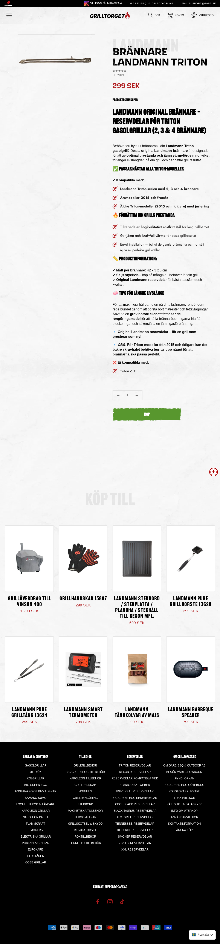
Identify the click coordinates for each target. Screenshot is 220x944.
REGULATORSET (85, 830)
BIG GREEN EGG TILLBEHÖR (85, 772)
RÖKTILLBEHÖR (85, 836)
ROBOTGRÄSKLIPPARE (184, 791)
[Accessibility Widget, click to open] (213, 472)
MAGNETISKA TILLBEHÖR (85, 810)
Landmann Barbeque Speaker (190, 713)
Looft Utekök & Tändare (35, 804)
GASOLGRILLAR (35, 765)
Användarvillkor (184, 817)
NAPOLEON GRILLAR (35, 810)
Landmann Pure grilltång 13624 (29, 713)
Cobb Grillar (35, 862)
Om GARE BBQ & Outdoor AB (184, 765)
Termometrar (85, 817)
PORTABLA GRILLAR (35, 843)
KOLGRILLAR (35, 778)
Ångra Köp (184, 830)
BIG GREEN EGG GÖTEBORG (184, 785)
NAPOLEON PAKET (35, 817)
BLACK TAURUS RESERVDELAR (134, 810)
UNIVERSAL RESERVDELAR (135, 791)
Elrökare (35, 849)
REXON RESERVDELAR (135, 772)
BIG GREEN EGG (35, 785)
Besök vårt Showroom (184, 772)
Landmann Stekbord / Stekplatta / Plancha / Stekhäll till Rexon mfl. (137, 607)
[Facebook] (97, 901)
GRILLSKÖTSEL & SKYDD (85, 823)
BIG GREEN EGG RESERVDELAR (135, 797)
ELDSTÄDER (35, 856)
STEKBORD (85, 804)
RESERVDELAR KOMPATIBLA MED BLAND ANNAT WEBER (135, 782)
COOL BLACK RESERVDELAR (135, 804)
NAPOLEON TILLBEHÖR (85, 778)
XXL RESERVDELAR (134, 849)
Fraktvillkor (184, 797)
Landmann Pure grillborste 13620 (191, 602)
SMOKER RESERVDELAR (135, 836)
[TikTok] (122, 901)
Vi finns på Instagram (105, 3)
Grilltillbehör (85, 765)
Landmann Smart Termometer (83, 713)
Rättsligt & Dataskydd (184, 804)
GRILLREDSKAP (85, 785)
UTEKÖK (35, 772)
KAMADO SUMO (35, 797)
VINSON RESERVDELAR (135, 843)
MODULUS (85, 791)
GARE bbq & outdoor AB (152, 3)
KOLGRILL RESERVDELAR (135, 830)
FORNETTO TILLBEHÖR (85, 843)
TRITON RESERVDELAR (135, 765)
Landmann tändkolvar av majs (137, 713)
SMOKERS (36, 830)
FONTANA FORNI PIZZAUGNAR (35, 791)
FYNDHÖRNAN (184, 778)
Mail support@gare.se (199, 3)
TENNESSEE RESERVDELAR (134, 823)
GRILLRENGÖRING (85, 797)
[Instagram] (110, 901)
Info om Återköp (184, 810)
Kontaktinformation (184, 823)
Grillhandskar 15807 (83, 599)
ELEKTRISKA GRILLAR (36, 836)
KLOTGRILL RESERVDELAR (134, 817)
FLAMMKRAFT (35, 823)
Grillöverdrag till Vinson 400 (29, 602)
